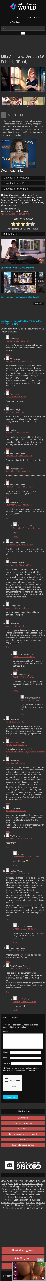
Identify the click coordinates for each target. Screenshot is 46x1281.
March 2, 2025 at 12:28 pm (17, 608)
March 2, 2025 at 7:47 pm (24, 677)
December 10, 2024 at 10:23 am (19, 565)
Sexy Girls (30, 1202)
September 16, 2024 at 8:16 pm (19, 456)
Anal (30, 195)
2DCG (11, 195)
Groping (31, 1191)
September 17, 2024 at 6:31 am (19, 471)
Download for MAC (14, 183)
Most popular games (23, 1123)
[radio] (13, 224)
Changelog (15, 115)
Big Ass (36, 195)
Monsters (25, 1197)
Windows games (24, 1250)
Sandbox (37, 1200)
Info (9, 115)
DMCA (22, 1139)
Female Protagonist (19, 200)
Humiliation (22, 1194)
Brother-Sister (29, 1183)
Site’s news (23, 1118)
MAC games (24, 1258)
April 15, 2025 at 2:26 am (16, 745)
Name (6, 1052)
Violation (19, 1208)
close (40, 1260)
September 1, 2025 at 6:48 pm (19, 838)
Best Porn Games (33, 17)
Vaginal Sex (8, 1208)
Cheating (12, 198)
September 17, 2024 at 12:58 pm (19, 487)
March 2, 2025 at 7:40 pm (17, 626)
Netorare (14, 202)
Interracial (5, 202)
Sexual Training (17, 1202)
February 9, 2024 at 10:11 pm (18, 341)
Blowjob (4, 198)
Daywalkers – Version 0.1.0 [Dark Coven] (18, 268)
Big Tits (9, 1183)
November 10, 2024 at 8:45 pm (19, 505)
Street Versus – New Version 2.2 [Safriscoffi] (20, 297)
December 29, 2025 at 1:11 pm (18, 968)
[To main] (23, 6)
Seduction (29, 202)
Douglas (13, 394)
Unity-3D (37, 1205)
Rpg (31, 1200)
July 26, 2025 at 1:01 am (16, 810)
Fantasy (40, 1189)
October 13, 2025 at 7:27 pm (18, 950)
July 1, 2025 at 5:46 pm (15, 763)
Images (21, 115)
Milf (18, 1197)
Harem (13, 1194)
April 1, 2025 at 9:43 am (16, 722)
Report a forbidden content (23, 1145)
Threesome (20, 1205)
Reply (8, 354)
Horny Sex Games (14, 22)
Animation (23, 1181)
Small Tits (38, 202)
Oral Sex (18, 1200)
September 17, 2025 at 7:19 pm (19, 873)
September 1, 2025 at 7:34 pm (26, 857)
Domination (31, 1186)
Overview (3, 115)
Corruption (21, 198)
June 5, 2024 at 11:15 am (16, 412)
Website (6, 1063)
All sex (24, 195)
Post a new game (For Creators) (23, 1134)
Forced (24, 1191)
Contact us (22, 1128)
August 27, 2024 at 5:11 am (17, 433)
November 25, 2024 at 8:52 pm (26, 528)
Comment (8, 1031)
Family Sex (31, 1189)
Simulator (40, 1202)
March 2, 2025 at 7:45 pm (24, 656)
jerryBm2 (21, 999)
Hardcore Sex (34, 200)
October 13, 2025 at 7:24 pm (25, 929)
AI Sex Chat (14, 17)
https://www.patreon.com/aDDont (15, 214)
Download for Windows (16, 177)
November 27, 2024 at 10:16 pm (19, 545)
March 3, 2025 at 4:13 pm (31, 700)
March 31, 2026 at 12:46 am (24, 1001)
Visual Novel (6, 205)
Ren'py (21, 202)
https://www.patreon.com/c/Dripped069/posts (25, 752)
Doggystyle (32, 198)
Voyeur (16, 205)
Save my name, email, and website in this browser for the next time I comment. (22, 1069)
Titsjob (29, 1205)
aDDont (17, 195)
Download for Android (16, 188)
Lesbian (31, 1194)
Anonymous (15, 742)
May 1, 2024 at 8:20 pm (16, 397)
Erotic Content (19, 1189)
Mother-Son (35, 1197)
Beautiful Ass (35, 1181)
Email (6, 1058)
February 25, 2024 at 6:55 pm (19, 361)
